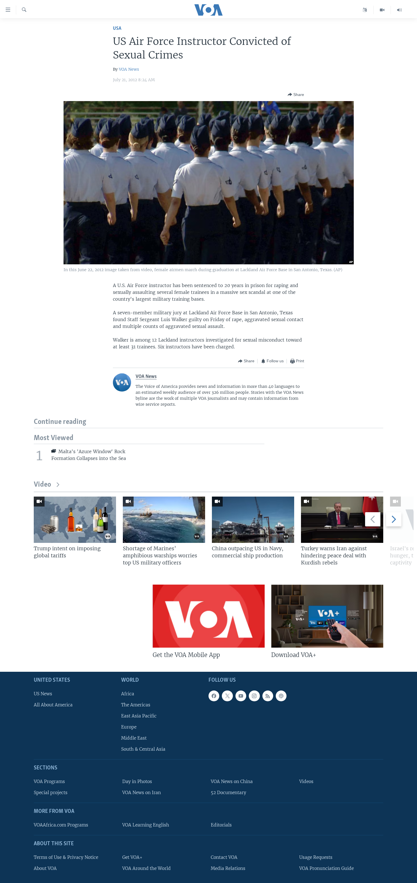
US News (43, 693)
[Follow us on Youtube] (240, 696)
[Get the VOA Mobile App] (209, 616)
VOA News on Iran (141, 792)
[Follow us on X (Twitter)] (227, 696)
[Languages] (365, 10)
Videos (306, 781)
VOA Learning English (145, 825)
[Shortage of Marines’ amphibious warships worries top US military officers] (164, 520)
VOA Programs (49, 781)
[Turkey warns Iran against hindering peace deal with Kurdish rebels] (342, 520)
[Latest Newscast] (399, 10)
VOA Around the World (146, 868)
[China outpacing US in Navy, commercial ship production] (253, 520)
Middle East (134, 738)
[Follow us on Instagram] (254, 696)
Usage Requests (315, 857)
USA (117, 28)
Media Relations (228, 868)
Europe (128, 727)
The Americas (135, 705)
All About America (53, 705)
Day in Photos (137, 781)
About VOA (45, 868)
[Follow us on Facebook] (213, 696)
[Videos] (382, 10)
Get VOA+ (132, 857)
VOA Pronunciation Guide (326, 868)
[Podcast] (281, 696)
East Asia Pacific (139, 716)
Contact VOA (224, 857)
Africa (127, 693)
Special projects (51, 792)
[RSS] (267, 696)
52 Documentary (228, 792)
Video (42, 485)
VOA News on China (232, 781)
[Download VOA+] (327, 616)
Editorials (221, 825)
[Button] (296, 94)
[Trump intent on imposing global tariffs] (75, 520)
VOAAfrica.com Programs (61, 825)
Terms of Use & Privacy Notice (66, 857)
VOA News (129, 69)
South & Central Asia (143, 749)
